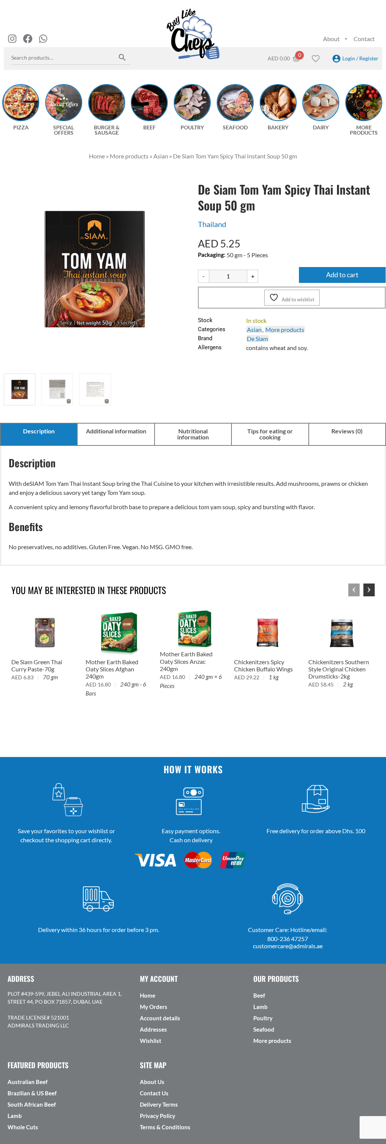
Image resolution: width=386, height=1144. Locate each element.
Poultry (263, 1018)
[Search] (122, 57)
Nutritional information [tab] (193, 434)
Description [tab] (39, 431)
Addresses (153, 1029)
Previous (354, 590)
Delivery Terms (159, 1104)
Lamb (260, 1006)
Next (369, 590)
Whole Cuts (23, 1127)
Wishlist (150, 1040)
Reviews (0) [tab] (347, 431)
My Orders (153, 1006)
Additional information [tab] (116, 431)
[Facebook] (27, 38)
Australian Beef (27, 1081)
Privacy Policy (157, 1115)
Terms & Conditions (165, 1127)
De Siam (257, 338)
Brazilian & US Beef (32, 1093)
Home (147, 995)
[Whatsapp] (43, 38)
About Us (152, 1081)
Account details (160, 1018)
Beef (259, 995)
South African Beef (32, 1104)
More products (284, 329)
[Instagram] (12, 38)
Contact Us (154, 1093)
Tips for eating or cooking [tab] (270, 434)
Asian (254, 329)
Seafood (263, 1029)
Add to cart (342, 275)
